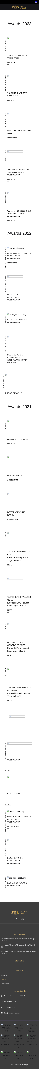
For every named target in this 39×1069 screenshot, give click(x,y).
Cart (31, 2)
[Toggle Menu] (3, 7)
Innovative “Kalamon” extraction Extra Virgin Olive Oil (19, 946)
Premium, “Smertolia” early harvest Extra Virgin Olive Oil (18, 952)
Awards (3, 979)
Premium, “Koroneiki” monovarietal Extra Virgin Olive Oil (18, 940)
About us (4, 975)
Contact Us (5, 984)
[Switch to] (36, 2)
